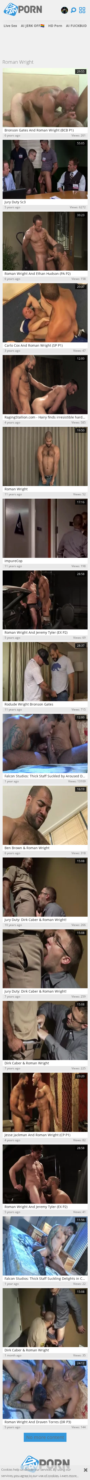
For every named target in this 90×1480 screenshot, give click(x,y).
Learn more (68, 1476)
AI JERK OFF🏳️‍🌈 (32, 25)
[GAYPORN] (64, 10)
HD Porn (55, 25)
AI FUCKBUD (76, 25)
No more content (45, 1437)
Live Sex (10, 25)
